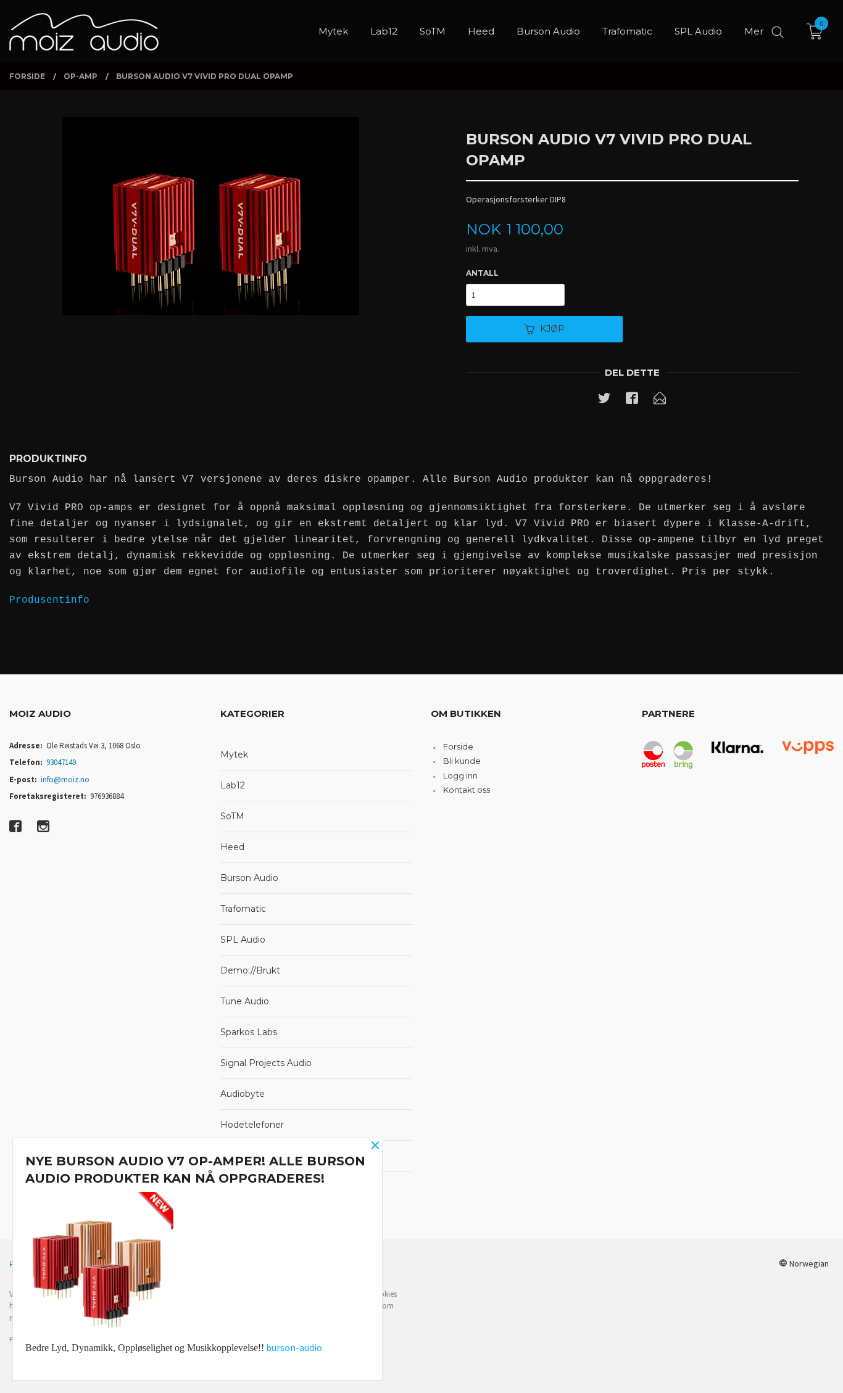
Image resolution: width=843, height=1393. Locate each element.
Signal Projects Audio (266, 1063)
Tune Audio (244, 1001)
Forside (458, 746)
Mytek (234, 754)
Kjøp (552, 328)
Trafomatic (243, 908)
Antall (482, 273)
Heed (232, 847)
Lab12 (232, 785)
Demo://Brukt (250, 970)
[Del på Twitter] (604, 400)
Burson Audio (249, 877)
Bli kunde (462, 761)
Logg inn (460, 775)
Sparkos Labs (248, 1032)
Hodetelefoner (252, 1124)
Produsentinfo (49, 600)
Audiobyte (242, 1093)
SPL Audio (242, 939)
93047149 (61, 762)
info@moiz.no (65, 779)
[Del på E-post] (660, 400)
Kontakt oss (466, 790)
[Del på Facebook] (632, 400)
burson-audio (294, 1347)
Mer (753, 31)
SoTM (232, 816)
